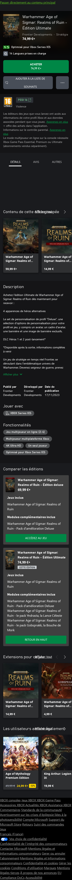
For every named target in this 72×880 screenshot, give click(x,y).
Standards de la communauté (41, 810)
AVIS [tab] (36, 162)
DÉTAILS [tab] (15, 162)
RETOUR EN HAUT (36, 640)
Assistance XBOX (59, 805)
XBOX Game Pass (49, 800)
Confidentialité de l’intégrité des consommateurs (33, 843)
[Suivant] (65, 212)
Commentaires (10, 810)
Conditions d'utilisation (27, 868)
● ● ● (62, 82)
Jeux (3, 829)
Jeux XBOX (29, 800)
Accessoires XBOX (12, 805)
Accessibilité (33, 877)
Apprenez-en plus (57, 122)
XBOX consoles (10, 800)
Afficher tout (43, 211)
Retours (27, 824)
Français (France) (11, 834)
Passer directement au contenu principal (27, 2)
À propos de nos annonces (38, 873)
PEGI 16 (22, 100)
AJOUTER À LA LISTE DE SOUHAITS (30, 83)
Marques (50, 868)
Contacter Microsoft (13, 848)
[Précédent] (57, 212)
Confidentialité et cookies (40, 863)
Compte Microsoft (35, 819)
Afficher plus (10, 374)
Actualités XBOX (36, 805)
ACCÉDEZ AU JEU (36, 538)
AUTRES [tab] (57, 162)
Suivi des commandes (49, 824)
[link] (20, 245)
